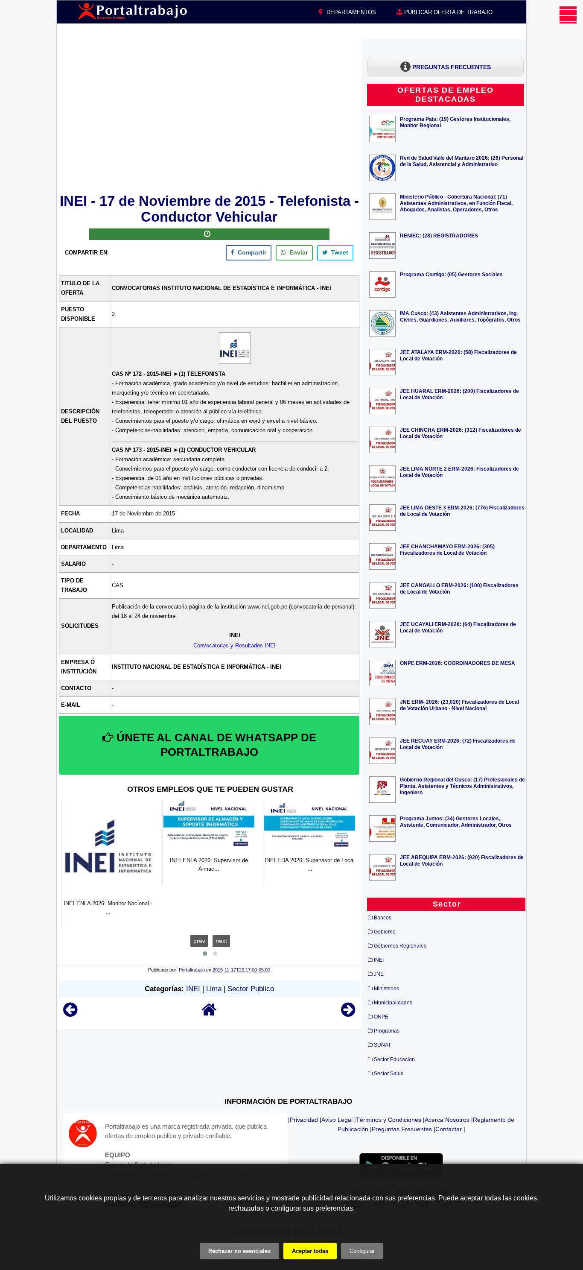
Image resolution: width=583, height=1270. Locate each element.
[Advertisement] (209, 115)
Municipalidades (393, 1003)
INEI (193, 989)
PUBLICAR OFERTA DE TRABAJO (447, 12)
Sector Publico (250, 989)
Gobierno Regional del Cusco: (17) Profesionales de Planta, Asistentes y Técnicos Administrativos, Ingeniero (462, 786)
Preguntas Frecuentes (402, 1129)
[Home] (209, 1013)
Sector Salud (389, 1074)
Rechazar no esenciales (239, 1251)
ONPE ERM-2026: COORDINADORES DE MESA (457, 663)
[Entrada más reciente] (70, 1013)
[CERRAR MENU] (568, 14)
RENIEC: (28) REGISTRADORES (439, 235)
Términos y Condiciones (388, 1119)
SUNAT (382, 1045)
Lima (214, 989)
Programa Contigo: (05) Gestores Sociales (451, 274)
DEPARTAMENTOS (350, 12)
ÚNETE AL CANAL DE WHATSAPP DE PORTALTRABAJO (215, 744)
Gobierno (385, 932)
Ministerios (386, 989)
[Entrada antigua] (348, 1013)
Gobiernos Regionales (400, 946)
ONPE (381, 1017)
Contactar (448, 1129)
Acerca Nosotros (447, 1119)
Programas (386, 1031)
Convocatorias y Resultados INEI (234, 645)
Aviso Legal (337, 1119)
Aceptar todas (310, 1251)
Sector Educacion (394, 1059)
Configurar (362, 1251)
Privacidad (304, 1119)
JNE (379, 974)
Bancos (382, 918)
